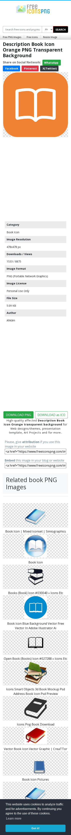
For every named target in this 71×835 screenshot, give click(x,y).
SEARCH (60, 29)
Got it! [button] (35, 828)
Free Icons (32, 37)
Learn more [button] (13, 818)
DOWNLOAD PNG (18, 415)
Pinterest (30, 68)
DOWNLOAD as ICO (51, 415)
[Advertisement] (35, 178)
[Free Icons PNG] (33, 9)
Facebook (11, 68)
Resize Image (50, 37)
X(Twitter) (49, 68)
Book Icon (13, 232)
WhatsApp (51, 62)
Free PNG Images (12, 37)
